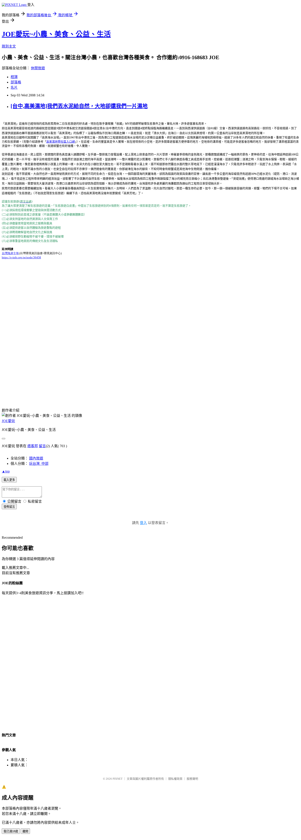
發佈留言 (9, 506)
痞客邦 (32, 446)
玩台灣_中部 (38, 463)
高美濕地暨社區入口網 (60, 141)
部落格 (16, 82)
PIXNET (118, 778)
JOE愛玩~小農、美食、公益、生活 (56, 34)
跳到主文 (9, 46)
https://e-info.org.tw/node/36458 (21, 257)
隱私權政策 (175, 778)
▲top (6, 471)
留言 (42, 446)
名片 (14, 87)
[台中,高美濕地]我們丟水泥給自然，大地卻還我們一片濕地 (79, 106)
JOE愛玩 (8, 421)
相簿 (14, 77)
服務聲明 (192, 778)
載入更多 (9, 480)
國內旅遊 (36, 458)
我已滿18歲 (11, 831)
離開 (25, 831)
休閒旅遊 (38, 68)
